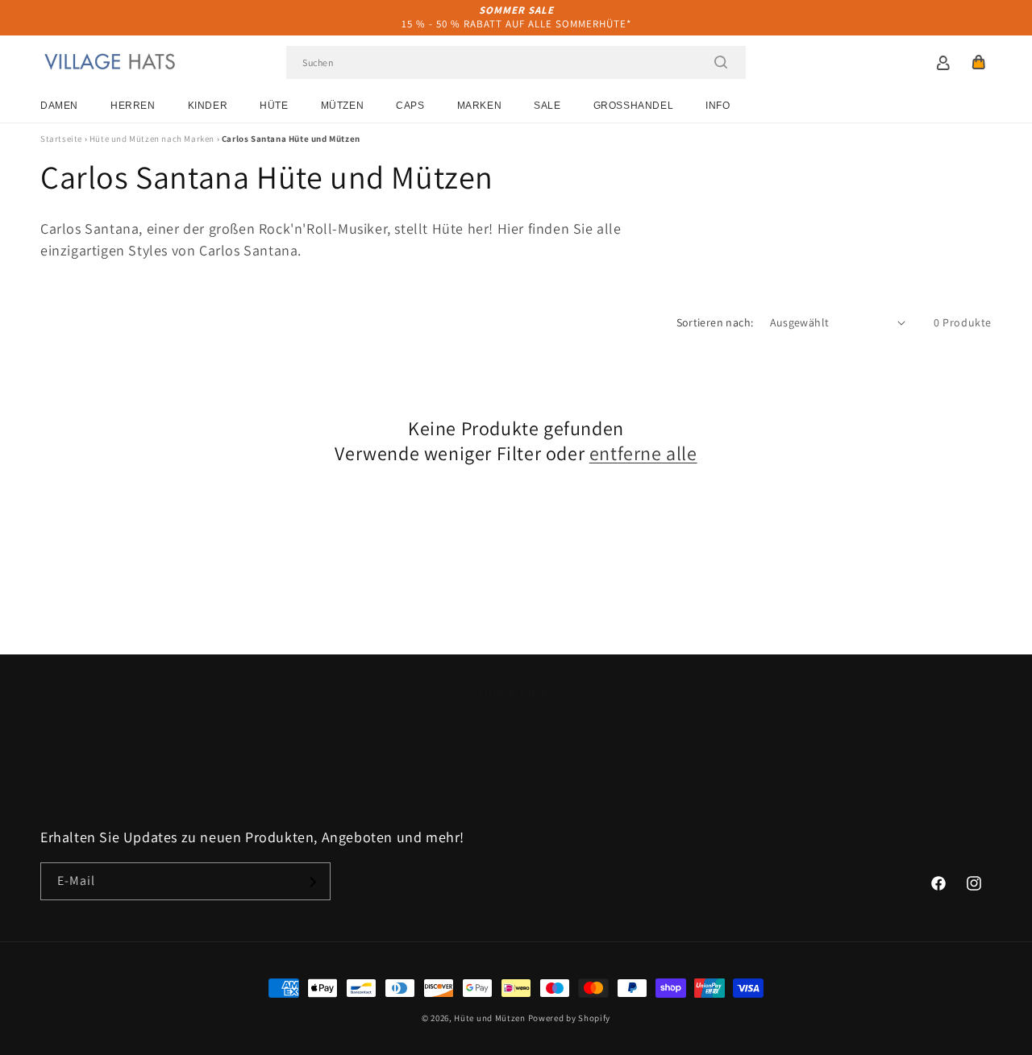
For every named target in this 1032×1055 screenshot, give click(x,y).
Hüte (274, 105)
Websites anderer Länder (754, 761)
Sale (547, 105)
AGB (656, 732)
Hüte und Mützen (490, 1018)
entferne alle (643, 453)
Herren (133, 105)
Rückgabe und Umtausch (508, 732)
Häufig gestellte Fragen (270, 761)
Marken (479, 105)
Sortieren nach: (715, 322)
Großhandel (633, 105)
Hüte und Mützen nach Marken (151, 138)
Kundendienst (258, 732)
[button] (979, 62)
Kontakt (609, 732)
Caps (410, 105)
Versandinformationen (368, 732)
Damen (59, 105)
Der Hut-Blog (641, 761)
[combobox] (516, 62)
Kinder (208, 105)
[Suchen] (721, 62)
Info (717, 105)
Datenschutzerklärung (739, 732)
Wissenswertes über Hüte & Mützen (437, 761)
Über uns (568, 761)
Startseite (61, 138)
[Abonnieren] (312, 882)
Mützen (342, 105)
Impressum (515, 789)
